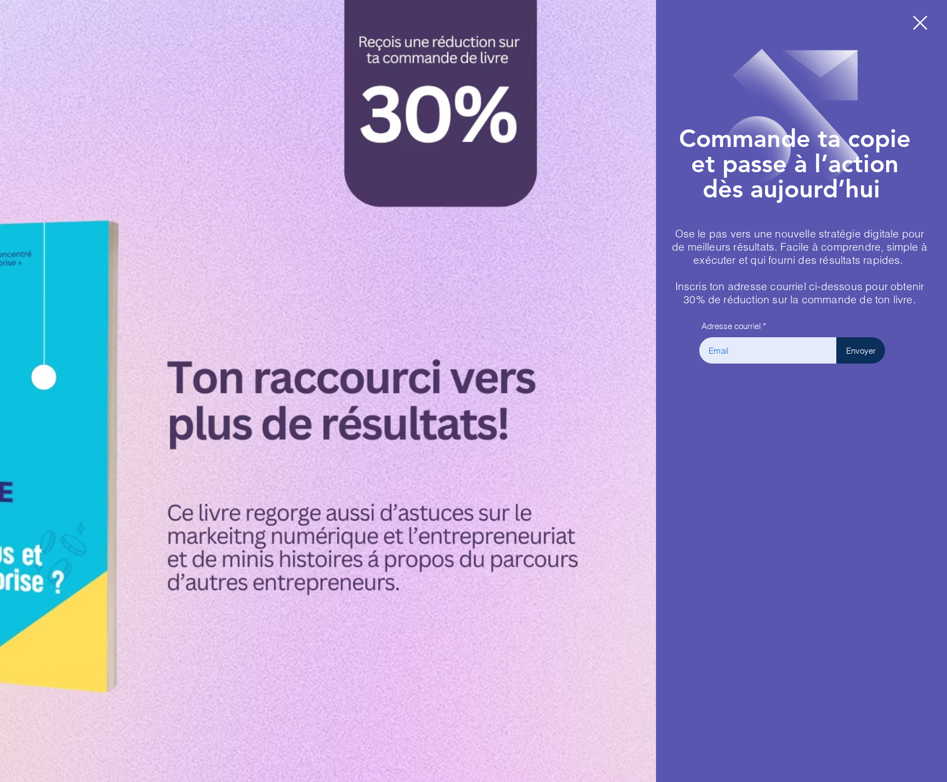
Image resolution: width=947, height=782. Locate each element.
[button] (920, 22)
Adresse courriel (731, 326)
